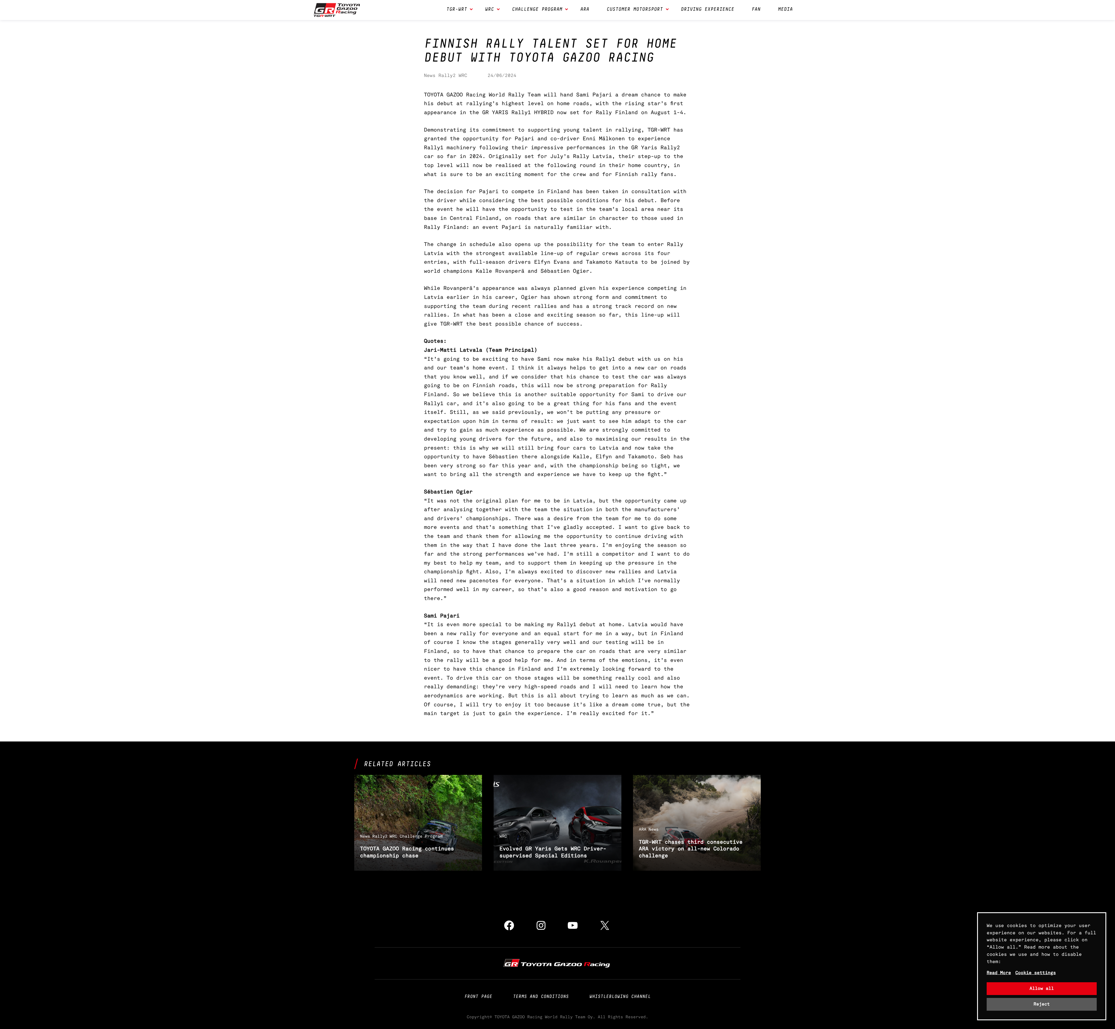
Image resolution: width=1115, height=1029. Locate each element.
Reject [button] (1042, 1004)
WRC (462, 75)
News (430, 75)
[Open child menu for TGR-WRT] (471, 10)
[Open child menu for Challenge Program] (566, 10)
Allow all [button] (1042, 988)
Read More (999, 973)
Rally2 (447, 75)
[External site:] (557, 963)
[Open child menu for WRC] (498, 10)
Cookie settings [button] (1035, 973)
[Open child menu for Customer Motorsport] (667, 10)
